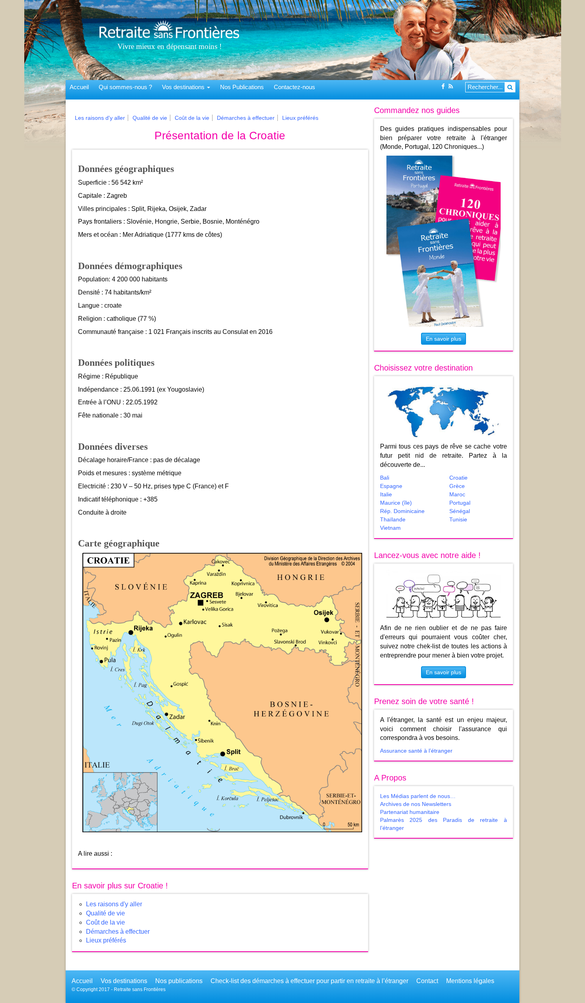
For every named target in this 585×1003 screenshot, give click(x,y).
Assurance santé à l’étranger (416, 750)
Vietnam (390, 528)
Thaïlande (393, 519)
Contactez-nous (294, 87)
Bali (384, 477)
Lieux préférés (300, 118)
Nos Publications (242, 87)
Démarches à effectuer (246, 118)
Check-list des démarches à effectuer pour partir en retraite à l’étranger (309, 980)
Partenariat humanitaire (409, 812)
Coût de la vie (192, 118)
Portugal (459, 503)
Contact (427, 980)
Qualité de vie (150, 118)
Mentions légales (470, 980)
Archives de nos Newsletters (415, 804)
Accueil (79, 87)
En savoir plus (443, 339)
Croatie (458, 477)
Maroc (457, 494)
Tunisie (458, 519)
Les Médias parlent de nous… (418, 796)
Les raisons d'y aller (100, 118)
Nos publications (179, 980)
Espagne (391, 486)
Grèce (457, 486)
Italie (386, 494)
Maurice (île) (396, 503)
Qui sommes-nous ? (125, 87)
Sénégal (459, 511)
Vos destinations (184, 87)
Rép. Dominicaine (402, 511)
